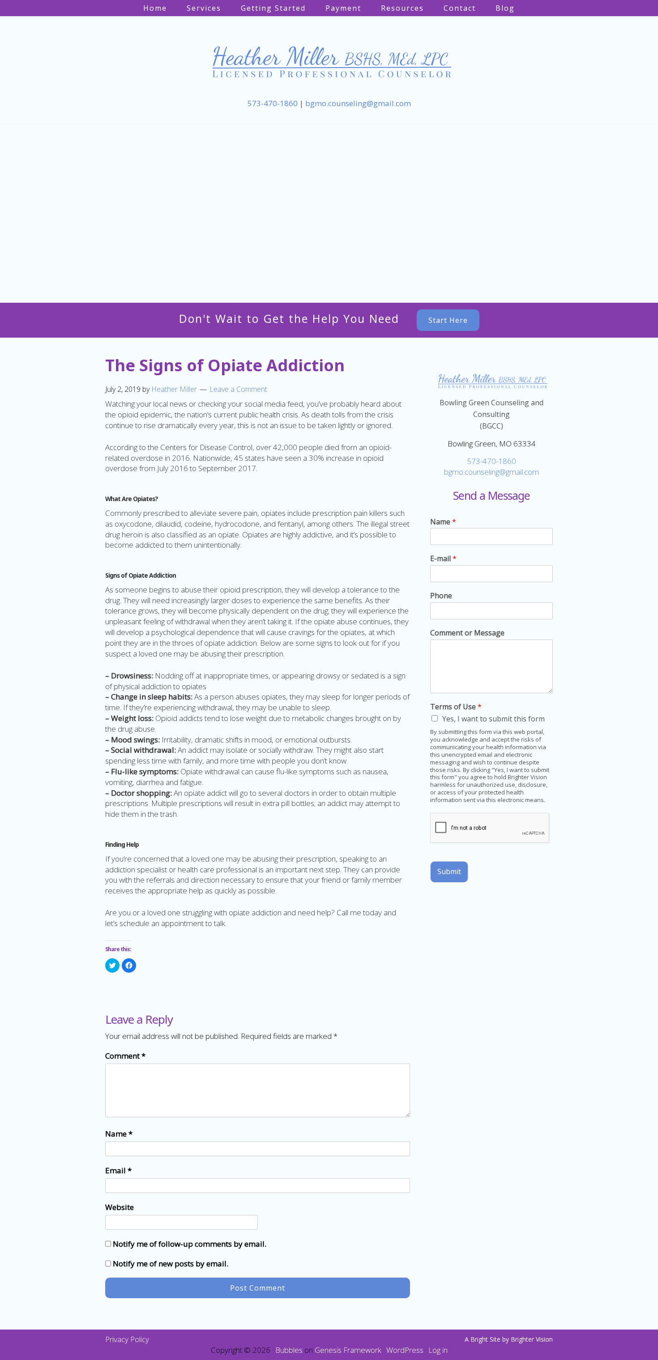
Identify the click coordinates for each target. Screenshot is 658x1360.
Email (118, 1170)
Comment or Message (467, 633)
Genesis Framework (348, 1350)
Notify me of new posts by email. (170, 1263)
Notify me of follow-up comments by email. (189, 1244)
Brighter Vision (532, 1339)
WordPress (404, 1350)
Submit (449, 871)
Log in (438, 1350)
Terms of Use (456, 707)
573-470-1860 (273, 103)
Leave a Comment (238, 389)
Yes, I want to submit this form (493, 719)
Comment (125, 1056)
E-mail (443, 558)
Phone (441, 596)
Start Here (448, 320)
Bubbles (289, 1350)
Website (119, 1207)
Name (118, 1133)
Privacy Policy (127, 1339)
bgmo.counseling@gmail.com (358, 103)
